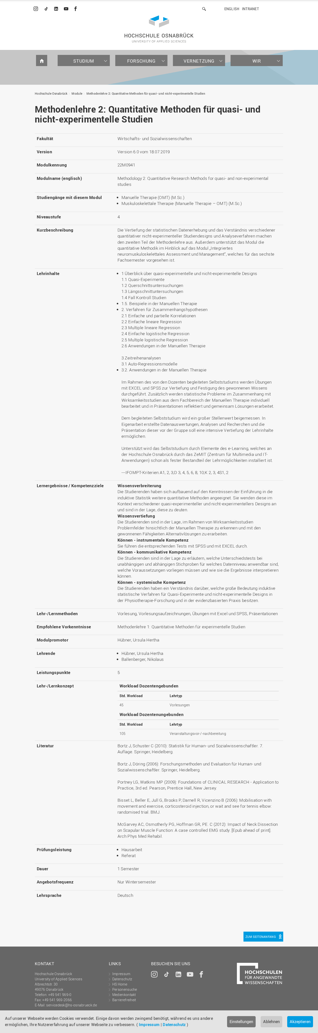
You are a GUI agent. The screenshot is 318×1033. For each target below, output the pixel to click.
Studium (83, 61)
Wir (256, 61)
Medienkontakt (124, 994)
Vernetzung (199, 61)
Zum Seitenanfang (260, 937)
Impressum (149, 1024)
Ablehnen (271, 1021)
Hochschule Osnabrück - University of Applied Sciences (159, 29)
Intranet (250, 8)
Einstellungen (241, 1021)
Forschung (141, 61)
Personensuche (124, 989)
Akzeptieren (300, 1021)
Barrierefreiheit (124, 999)
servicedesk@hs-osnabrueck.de (71, 1005)
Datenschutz (174, 1024)
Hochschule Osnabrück (51, 93)
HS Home (119, 984)
